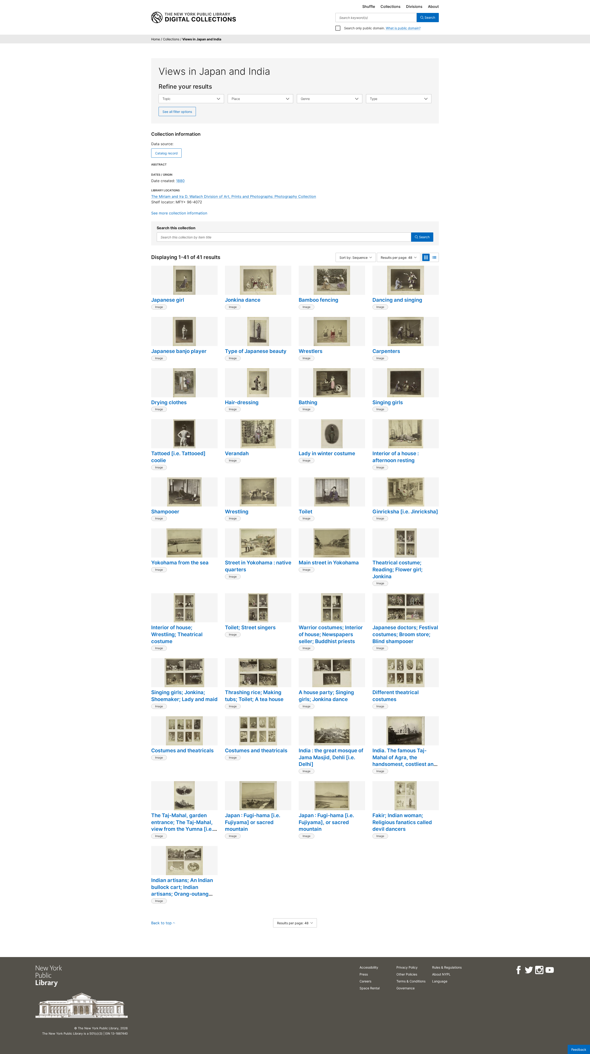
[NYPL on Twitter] (528, 970)
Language (439, 981)
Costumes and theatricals (182, 750)
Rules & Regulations (447, 967)
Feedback (578, 1049)
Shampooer (165, 512)
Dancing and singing (397, 300)
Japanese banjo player (178, 351)
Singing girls (387, 402)
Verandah (237, 453)
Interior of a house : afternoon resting (395, 456)
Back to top (161, 923)
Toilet (305, 512)
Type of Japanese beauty (255, 351)
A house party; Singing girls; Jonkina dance (326, 695)
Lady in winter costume (327, 453)
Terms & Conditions (410, 981)
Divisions (414, 6)
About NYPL (441, 974)
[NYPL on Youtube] (549, 970)
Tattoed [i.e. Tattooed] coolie (178, 456)
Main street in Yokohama (329, 563)
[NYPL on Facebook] (518, 970)
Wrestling (236, 512)
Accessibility (369, 967)
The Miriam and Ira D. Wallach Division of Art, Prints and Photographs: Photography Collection (233, 196)
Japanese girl (167, 300)
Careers (365, 981)
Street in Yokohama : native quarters (258, 566)
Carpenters (386, 351)
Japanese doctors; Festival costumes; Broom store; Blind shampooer (405, 634)
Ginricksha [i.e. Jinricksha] (405, 512)
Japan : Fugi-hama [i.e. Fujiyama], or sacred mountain (326, 822)
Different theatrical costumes (395, 695)
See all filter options (177, 112)
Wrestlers (310, 351)
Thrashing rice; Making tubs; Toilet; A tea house (254, 695)
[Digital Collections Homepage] (193, 17)
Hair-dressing (242, 402)
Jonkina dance (242, 300)
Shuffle (368, 6)
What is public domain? (403, 28)
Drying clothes (169, 402)
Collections (391, 6)
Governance (405, 988)
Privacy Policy (407, 967)
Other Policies (406, 974)
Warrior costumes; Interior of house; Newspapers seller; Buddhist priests (331, 634)
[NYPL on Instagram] (539, 970)
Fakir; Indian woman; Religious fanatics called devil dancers (402, 822)
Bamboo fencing (318, 300)
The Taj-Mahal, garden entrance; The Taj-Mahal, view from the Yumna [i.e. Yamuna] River (182, 825)
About (433, 6)
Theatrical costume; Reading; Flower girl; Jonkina (397, 569)
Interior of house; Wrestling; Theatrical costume (177, 634)
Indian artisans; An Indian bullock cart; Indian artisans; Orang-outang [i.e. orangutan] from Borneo (182, 894)
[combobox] (376, 17)
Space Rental (370, 988)
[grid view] (426, 257)
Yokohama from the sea (180, 563)
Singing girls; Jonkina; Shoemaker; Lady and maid (184, 695)
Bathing (308, 402)
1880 (180, 180)
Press (364, 974)
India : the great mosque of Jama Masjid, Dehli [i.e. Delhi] (331, 757)
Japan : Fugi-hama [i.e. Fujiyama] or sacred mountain (252, 822)
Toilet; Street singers (250, 627)
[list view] (434, 257)
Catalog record (166, 153)
